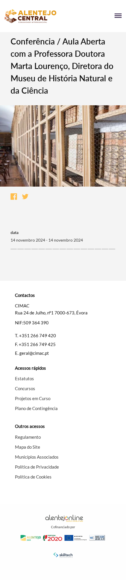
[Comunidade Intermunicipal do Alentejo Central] (33, 16)
